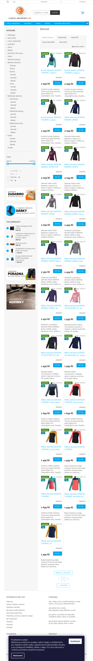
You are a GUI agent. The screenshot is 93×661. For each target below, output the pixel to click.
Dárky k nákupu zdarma (15, 604)
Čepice (12, 68)
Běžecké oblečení (14, 62)
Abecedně (63, 42)
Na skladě (15, 171)
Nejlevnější (62, 37)
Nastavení (17, 655)
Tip (13, 180)
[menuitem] (13, 23)
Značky (10, 147)
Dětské (13, 81)
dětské (12, 108)
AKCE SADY (12, 38)
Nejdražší (74, 37)
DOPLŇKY (11, 44)
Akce (13, 174)
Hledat (55, 13)
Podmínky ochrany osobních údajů (19, 616)
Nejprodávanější (48, 42)
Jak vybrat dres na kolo (57, 608)
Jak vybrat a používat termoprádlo (61, 614)
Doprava (44, 2)
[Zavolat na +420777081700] (9, 2)
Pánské (13, 75)
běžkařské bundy (16, 123)
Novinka (15, 177)
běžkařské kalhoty (16, 111)
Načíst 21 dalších (63, 573)
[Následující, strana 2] (63, 579)
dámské (13, 105)
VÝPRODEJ (11, 35)
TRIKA (10, 56)
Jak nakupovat (11, 619)
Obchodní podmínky (14, 613)
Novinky (9, 621)
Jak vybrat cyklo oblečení (15, 610)
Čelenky (13, 65)
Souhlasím (75, 641)
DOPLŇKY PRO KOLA (15, 53)
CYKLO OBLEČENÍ (14, 41)
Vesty (12, 84)
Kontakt (9, 627)
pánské (13, 102)
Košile (10, 135)
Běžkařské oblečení (15, 96)
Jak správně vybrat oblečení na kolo (62, 621)
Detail (57, 83)
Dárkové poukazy (14, 59)
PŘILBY (10, 50)
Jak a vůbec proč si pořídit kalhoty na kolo (64, 601)
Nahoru (64, 585)
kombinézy (14, 99)
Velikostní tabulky (13, 607)
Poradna (9, 624)
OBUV (10, 47)
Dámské (13, 78)
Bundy (12, 71)
